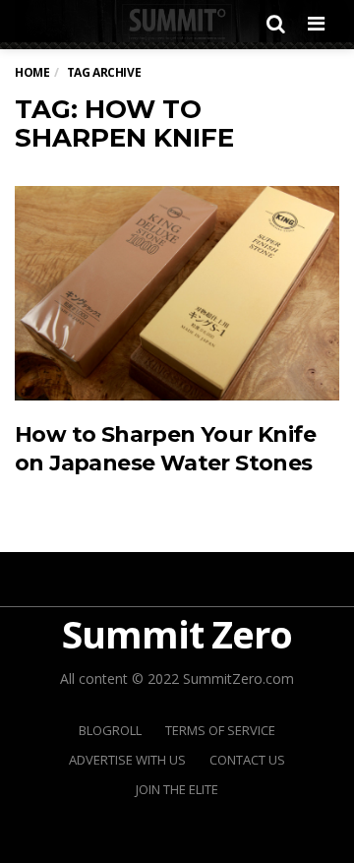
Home (32, 72)
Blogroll (110, 730)
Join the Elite (177, 789)
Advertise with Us (127, 760)
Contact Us (247, 760)
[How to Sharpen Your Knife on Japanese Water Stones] (177, 293)
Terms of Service (220, 730)
